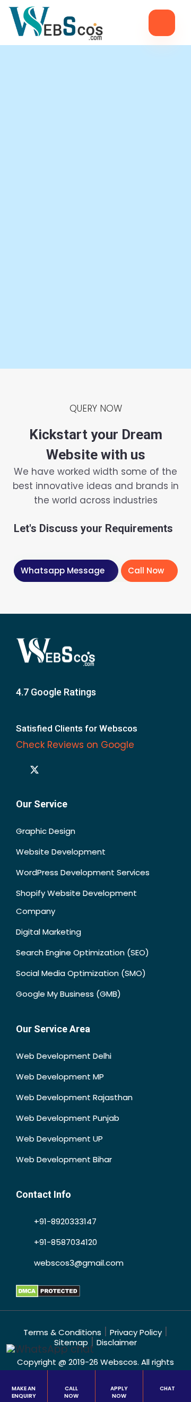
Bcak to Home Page (92, 314)
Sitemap (71, 1342)
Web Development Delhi (63, 1055)
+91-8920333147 (64, 1221)
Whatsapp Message (63, 570)
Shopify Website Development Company (76, 902)
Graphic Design (45, 831)
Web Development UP (59, 1138)
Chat (167, 1388)
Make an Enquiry (24, 1392)
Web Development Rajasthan (74, 1097)
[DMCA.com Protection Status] (48, 1290)
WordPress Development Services (83, 872)
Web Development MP (60, 1076)
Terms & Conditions (62, 1332)
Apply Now (119, 1392)
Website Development (61, 851)
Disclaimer (117, 1342)
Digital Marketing (48, 931)
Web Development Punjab (67, 1118)
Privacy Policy (136, 1332)
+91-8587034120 (64, 1242)
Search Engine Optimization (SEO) (82, 952)
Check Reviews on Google (76, 745)
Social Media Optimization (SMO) (81, 973)
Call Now (146, 570)
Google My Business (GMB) (68, 993)
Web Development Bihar (64, 1159)
